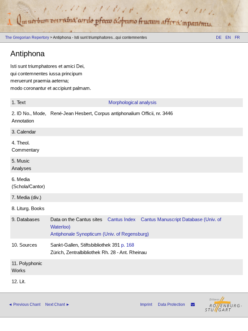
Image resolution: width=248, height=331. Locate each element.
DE (219, 37)
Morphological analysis (132, 102)
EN (228, 37)
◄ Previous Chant (24, 304)
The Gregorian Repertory (27, 37)
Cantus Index (122, 219)
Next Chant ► (57, 304)
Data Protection (171, 304)
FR (237, 37)
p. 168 (127, 245)
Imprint (146, 304)
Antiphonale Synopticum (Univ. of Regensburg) (99, 234)
